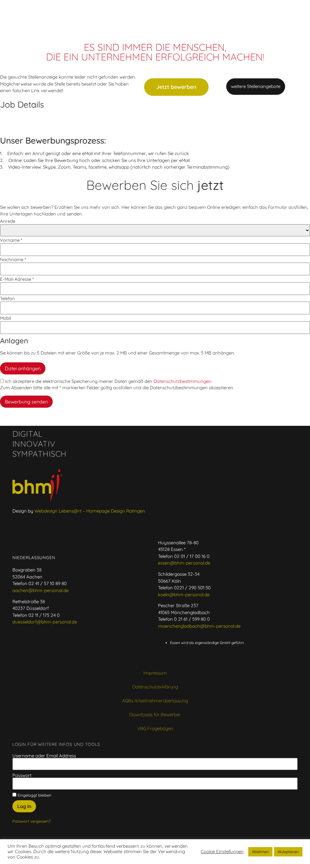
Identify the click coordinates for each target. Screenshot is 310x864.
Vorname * (11, 240)
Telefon (7, 298)
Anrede (7, 221)
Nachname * (13, 259)
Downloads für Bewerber (155, 714)
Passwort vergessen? (31, 821)
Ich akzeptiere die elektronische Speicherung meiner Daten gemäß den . (108, 381)
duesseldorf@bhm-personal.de (44, 622)
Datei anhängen (23, 368)
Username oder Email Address (44, 755)
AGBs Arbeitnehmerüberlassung (155, 701)
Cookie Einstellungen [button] (222, 851)
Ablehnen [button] (260, 851)
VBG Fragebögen (155, 728)
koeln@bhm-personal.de (183, 594)
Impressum (155, 673)
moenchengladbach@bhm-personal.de (199, 626)
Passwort (21, 775)
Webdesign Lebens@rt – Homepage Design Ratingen (90, 511)
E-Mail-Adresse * (17, 279)
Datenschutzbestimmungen (182, 381)
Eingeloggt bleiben (33, 795)
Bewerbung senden (26, 402)
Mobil (5, 318)
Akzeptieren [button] (288, 851)
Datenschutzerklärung (155, 687)
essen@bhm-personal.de (184, 563)
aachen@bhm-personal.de (40, 590)
